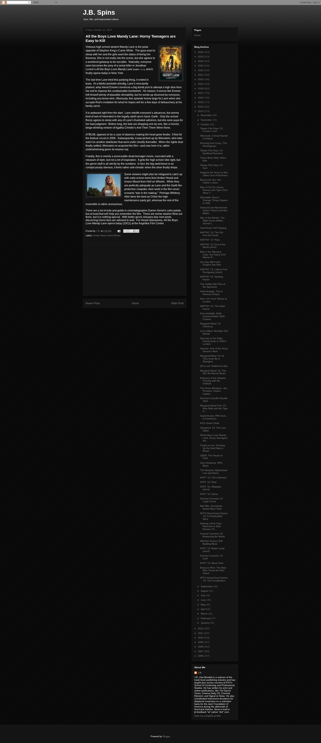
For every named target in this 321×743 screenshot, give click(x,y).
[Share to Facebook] (134, 231)
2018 (201, 88)
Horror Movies (114, 235)
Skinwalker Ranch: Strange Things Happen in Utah (214, 200)
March (204, 613)
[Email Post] (118, 231)
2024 (201, 61)
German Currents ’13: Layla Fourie (211, 500)
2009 (201, 642)
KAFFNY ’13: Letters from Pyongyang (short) (213, 270)
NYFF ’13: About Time (211, 563)
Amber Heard (99, 235)
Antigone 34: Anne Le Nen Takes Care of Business (214, 174)
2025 (201, 56)
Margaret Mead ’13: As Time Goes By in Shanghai (212, 358)
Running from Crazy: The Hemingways (213, 144)
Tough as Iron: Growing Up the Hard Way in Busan (212, 448)
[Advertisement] (135, 269)
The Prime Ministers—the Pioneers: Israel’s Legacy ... (213, 391)
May (203, 604)
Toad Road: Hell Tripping (213, 228)
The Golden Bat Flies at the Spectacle (212, 285)
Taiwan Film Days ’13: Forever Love (211, 130)
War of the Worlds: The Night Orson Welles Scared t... (212, 220)
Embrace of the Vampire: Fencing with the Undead (213, 381)
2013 (201, 111)
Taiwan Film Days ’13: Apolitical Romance (211, 152)
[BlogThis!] (128, 231)
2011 (201, 633)
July (203, 595)
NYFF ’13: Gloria (209, 494)
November (206, 120)
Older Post (177, 303)
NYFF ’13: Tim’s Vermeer (213, 477)
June (204, 600)
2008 (201, 646)
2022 (201, 70)
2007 (201, 651)
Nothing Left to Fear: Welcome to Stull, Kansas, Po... (211, 526)
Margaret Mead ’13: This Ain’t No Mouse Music (213, 372)
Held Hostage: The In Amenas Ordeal (211, 293)
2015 (201, 102)
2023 (201, 65)
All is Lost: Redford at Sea (214, 366)
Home (135, 303)
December (206, 115)
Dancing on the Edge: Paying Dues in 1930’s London (213, 341)
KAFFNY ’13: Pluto (210, 239)
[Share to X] (131, 231)
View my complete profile (207, 715)
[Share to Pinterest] (137, 231)
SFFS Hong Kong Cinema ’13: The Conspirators (214, 579)
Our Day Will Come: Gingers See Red (210, 263)
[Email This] (125, 231)
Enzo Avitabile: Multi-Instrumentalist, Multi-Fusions (212, 316)
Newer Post (92, 303)
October (205, 124)
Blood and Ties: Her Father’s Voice (210, 181)
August (205, 591)
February (206, 618)
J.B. (200, 672)
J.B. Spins (99, 12)
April (203, 609)
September (207, 586)
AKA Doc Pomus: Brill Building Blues (211, 542)
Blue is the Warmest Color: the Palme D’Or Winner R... (213, 254)
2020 (201, 79)
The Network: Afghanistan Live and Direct (213, 471)
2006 (201, 656)
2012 (201, 628)
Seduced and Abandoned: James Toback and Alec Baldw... (214, 210)
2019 (201, 84)
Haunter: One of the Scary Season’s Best (214, 350)
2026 (201, 52)
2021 (201, 74)
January (205, 622)
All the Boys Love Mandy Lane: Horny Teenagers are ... (214, 438)
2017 (201, 93)
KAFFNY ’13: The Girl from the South (211, 234)
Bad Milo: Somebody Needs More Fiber (211, 507)
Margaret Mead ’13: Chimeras (210, 325)
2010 (201, 637)
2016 (201, 97)
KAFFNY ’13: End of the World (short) (212, 246)
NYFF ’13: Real (208, 482)
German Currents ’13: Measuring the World (212, 535)
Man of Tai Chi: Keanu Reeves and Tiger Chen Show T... (214, 190)
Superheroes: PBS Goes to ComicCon (213, 417)
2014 (201, 106)
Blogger (166, 736)
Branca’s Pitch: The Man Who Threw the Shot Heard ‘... (213, 570)
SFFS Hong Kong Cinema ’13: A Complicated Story (214, 516)
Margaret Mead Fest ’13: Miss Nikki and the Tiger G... (214, 408)
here (142, 69)
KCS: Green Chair (209, 423)
